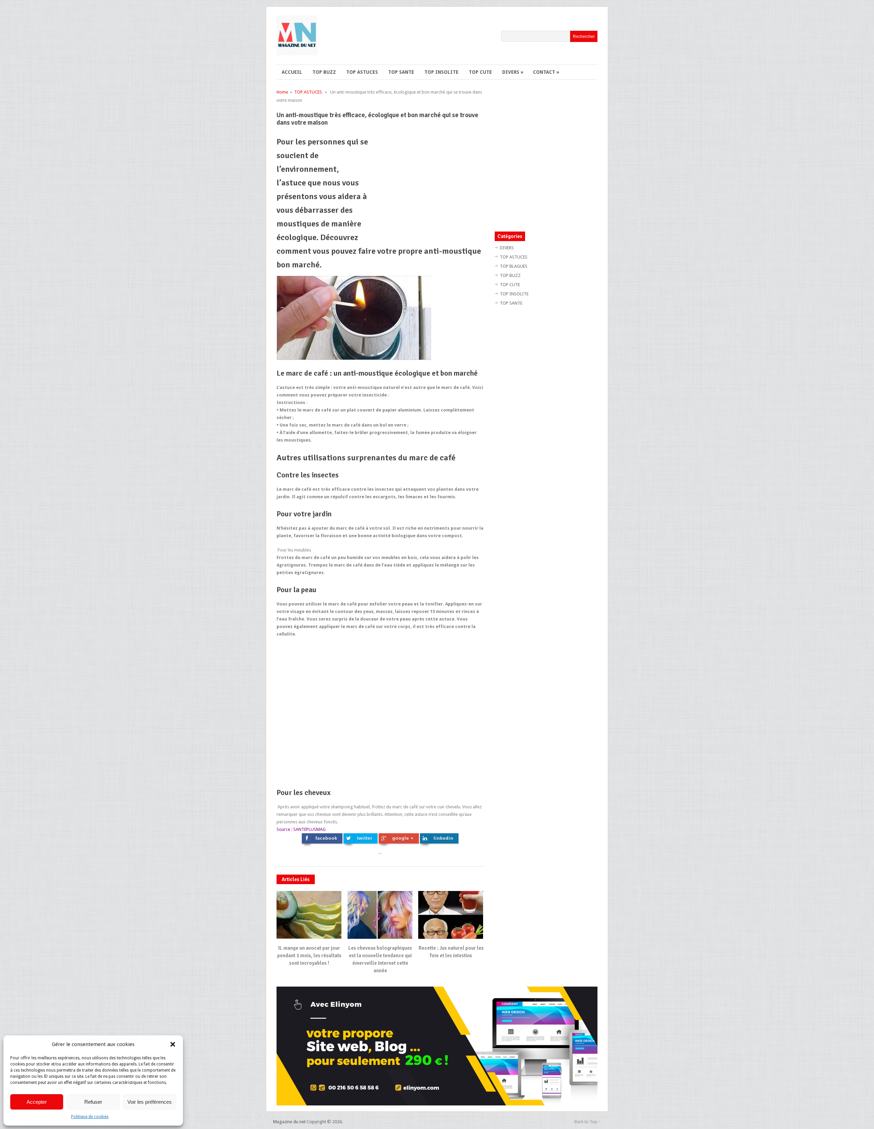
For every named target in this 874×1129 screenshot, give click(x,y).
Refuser (93, 1102)
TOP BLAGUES (513, 266)
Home (282, 92)
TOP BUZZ (324, 72)
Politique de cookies (90, 1116)
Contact (546, 72)
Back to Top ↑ (587, 1121)
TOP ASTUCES (362, 72)
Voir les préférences (149, 1102)
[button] (172, 1044)
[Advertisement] (426, 183)
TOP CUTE (480, 72)
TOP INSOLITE (441, 72)
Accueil (292, 72)
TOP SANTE (401, 72)
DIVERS (512, 72)
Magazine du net (289, 1121)
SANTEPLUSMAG (309, 829)
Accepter (37, 1102)
